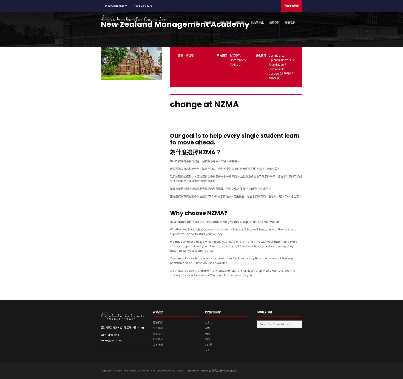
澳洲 (207, 334)
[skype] (290, 371)
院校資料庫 (257, 23)
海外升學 (158, 328)
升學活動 (225, 23)
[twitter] (295, 371)
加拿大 (208, 322)
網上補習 (158, 339)
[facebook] (279, 371)
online (178, 263)
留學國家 (240, 23)
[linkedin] (284, 371)
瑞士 (207, 350)
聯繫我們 (290, 23)
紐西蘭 (208, 345)
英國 (207, 339)
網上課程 (158, 334)
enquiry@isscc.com (112, 340)
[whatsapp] (301, 371)
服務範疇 (209, 23)
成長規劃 (158, 345)
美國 (207, 328)
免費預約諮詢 (291, 5)
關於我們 (274, 23)
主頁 (195, 23)
